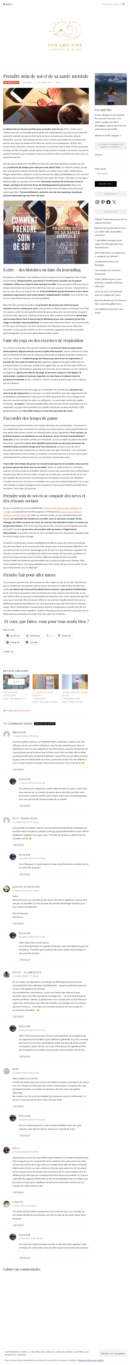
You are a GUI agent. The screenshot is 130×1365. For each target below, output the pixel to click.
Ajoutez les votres (45, 724)
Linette (17, 1202)
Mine (15, 1069)
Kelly (16, 1148)
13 (59, 82)
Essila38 (27, 82)
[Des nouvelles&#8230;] (16, 681)
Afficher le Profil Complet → (108, 135)
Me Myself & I (11, 82)
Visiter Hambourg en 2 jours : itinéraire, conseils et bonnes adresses (109, 283)
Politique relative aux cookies (90, 1360)
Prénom (98, 154)
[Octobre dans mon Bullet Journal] (75, 681)
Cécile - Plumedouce (27, 972)
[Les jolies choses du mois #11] (45, 681)
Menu (9, 4)
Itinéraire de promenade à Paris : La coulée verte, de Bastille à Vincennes (111, 232)
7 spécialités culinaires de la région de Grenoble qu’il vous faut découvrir (109, 244)
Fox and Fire (103, 110)
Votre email (100, 168)
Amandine (19, 732)
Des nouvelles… (11, 692)
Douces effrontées (26, 886)
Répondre (18, 769)
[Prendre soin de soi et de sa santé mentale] (46, 105)
